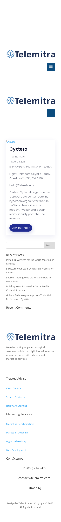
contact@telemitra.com (34, 478)
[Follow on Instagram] (15, 15)
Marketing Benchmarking (20, 424)
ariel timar (19, 156)
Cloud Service (13, 388)
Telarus (47, 166)
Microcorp (33, 166)
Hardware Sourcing (16, 405)
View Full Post (21, 228)
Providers (18, 166)
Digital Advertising (16, 441)
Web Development (16, 450)
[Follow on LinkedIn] (21, 15)
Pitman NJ (34, 488)
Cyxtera (18, 149)
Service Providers (15, 397)
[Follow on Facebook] (8, 15)
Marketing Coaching (17, 432)
